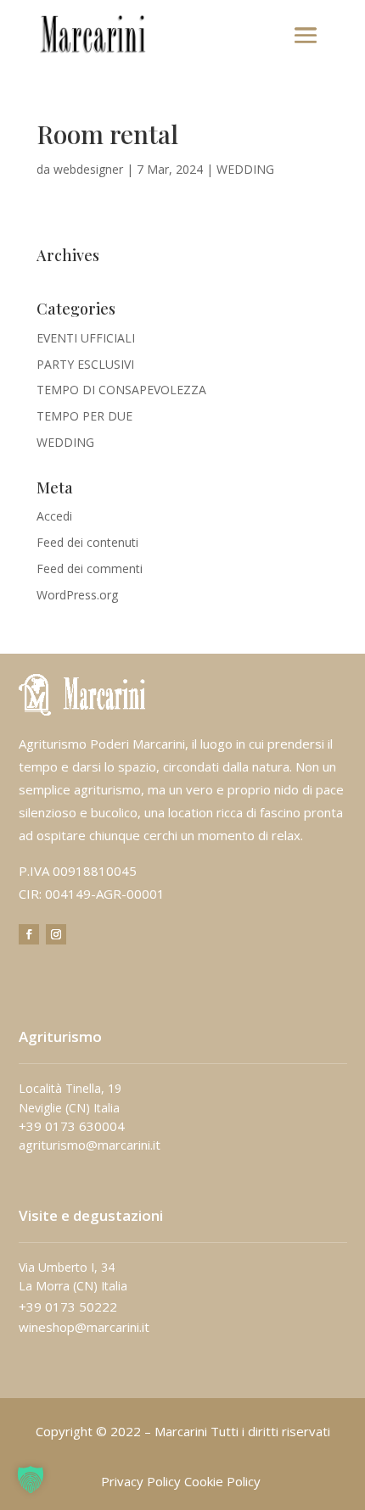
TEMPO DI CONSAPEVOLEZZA (121, 390)
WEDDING (245, 169)
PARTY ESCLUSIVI (85, 364)
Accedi (54, 516)
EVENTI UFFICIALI (85, 338)
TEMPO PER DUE (84, 416)
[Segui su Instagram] (56, 934)
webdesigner (88, 169)
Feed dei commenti (89, 568)
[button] (30, 1479)
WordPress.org (77, 595)
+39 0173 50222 (68, 1306)
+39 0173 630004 (72, 1125)
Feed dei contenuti (87, 542)
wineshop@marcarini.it (84, 1326)
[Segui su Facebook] (29, 934)
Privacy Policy (141, 1481)
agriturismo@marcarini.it (89, 1144)
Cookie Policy (222, 1481)
